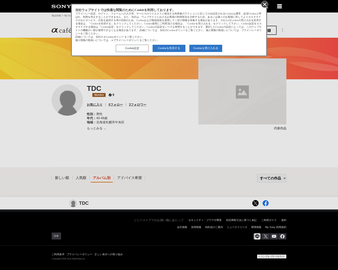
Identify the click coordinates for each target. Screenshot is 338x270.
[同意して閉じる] (264, 4)
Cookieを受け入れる (205, 48)
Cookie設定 (132, 48)
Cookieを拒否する (169, 48)
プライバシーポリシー (126, 40)
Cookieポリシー (115, 37)
